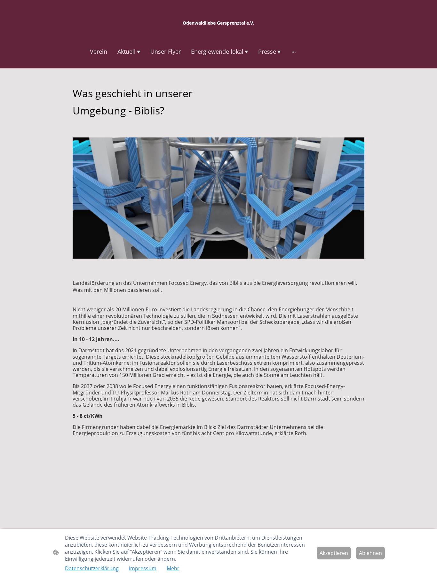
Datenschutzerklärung (92, 568)
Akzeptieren (334, 553)
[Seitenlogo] (218, 32)
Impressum (142, 568)
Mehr (173, 568)
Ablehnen (370, 553)
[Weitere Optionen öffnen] (293, 51)
